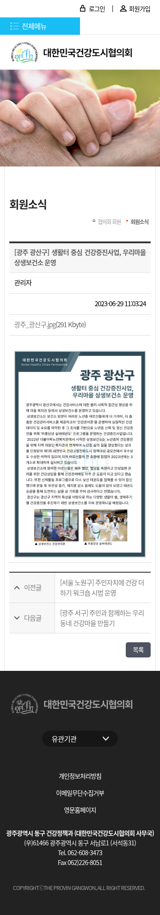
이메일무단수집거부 (80, 792)
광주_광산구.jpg (35, 324)
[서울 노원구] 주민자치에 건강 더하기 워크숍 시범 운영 (102, 587)
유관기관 (64, 738)
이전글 (32, 587)
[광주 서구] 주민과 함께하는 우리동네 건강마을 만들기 (102, 618)
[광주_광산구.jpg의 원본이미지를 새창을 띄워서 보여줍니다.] (80, 454)
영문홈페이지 (80, 809)
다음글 (32, 617)
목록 (138, 649)
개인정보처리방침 (80, 775)
